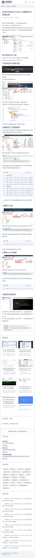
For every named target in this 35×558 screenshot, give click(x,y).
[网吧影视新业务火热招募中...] (25, 403)
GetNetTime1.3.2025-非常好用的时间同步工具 (25, 369)
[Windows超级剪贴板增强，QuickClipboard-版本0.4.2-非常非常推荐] (9, 348)
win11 (5, 485)
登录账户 (15, 431)
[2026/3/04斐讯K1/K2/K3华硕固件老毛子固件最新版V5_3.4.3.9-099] (25, 348)
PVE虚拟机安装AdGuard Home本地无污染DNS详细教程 (25, 388)
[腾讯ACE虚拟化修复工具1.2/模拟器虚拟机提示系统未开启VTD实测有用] (9, 366)
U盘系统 (21, 474)
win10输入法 (6, 472)
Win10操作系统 (24, 480)
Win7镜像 (23, 477)
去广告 (12, 482)
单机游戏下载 (16, 472)
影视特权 (28, 469)
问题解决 (6, 474)
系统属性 (15, 480)
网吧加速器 (6, 477)
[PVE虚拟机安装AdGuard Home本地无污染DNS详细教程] (25, 384)
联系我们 (5, 445)
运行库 (12, 469)
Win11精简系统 (23, 485)
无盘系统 (15, 477)
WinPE (28, 474)
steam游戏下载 (26, 472)
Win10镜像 (6, 480)
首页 (4, 6)
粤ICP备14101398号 (6, 554)
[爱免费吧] (7, 2)
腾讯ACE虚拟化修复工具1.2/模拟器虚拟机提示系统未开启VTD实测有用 (9, 370)
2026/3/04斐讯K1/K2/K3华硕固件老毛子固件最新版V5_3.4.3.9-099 (25, 351)
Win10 (19, 482)
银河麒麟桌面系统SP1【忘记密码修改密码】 (8, 402)
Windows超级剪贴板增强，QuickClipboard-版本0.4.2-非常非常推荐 (9, 351)
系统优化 (14, 474)
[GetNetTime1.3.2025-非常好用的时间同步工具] (25, 366)
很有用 (8, 6)
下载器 (5, 469)
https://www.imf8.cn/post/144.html (18, 326)
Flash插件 (20, 469)
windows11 (13, 485)
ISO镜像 (6, 482)
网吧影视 (6, 488)
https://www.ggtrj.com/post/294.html (12, 60)
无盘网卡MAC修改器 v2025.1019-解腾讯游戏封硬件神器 (9, 388)
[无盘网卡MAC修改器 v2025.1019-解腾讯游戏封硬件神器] (9, 384)
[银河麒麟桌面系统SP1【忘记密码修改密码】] (9, 399)
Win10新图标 (27, 482)
